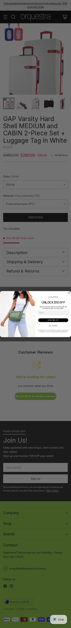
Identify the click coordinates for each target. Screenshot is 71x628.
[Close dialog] (69, 293)
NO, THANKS (53, 325)
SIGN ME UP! (53, 320)
